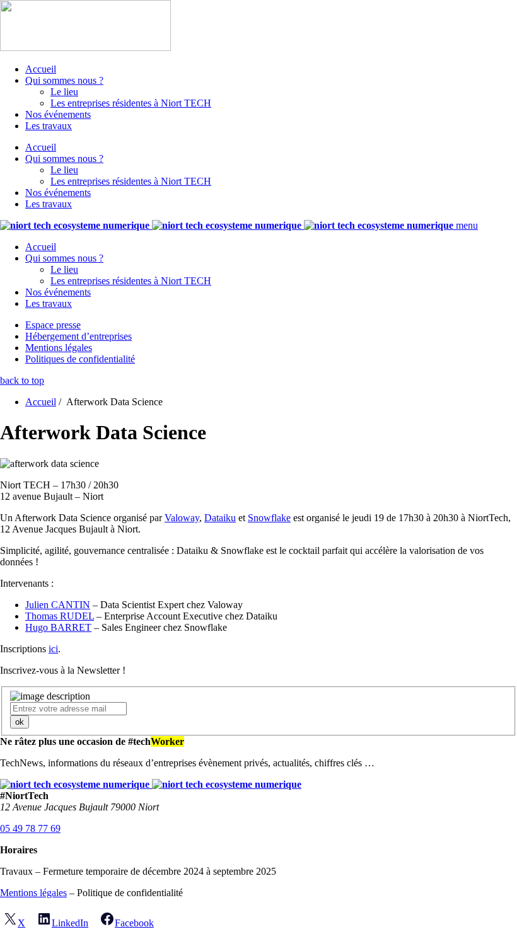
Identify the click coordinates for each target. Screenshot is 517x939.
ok (19, 722)
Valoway (182, 517)
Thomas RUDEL (59, 616)
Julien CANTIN (57, 604)
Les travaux (48, 125)
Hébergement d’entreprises (78, 336)
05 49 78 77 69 (30, 828)
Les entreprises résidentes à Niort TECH (130, 103)
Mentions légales (58, 347)
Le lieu (64, 91)
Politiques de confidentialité (80, 359)
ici (53, 648)
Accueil (40, 69)
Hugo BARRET (58, 627)
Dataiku (220, 517)
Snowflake (269, 517)
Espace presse (53, 325)
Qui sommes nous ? (64, 80)
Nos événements (58, 114)
